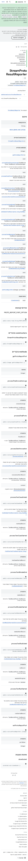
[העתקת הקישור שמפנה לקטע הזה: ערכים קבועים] (13, 308)
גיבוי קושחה (24, 805)
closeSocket (14, 300)
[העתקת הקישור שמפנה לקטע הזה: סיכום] (20, 117)
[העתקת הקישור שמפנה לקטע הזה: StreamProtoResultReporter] (5, 338)
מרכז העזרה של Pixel (22, 837)
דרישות (25, 798)
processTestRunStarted (8, 276)
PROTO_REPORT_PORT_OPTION (17, 130)
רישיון (4, 852)
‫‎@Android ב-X (23, 814)
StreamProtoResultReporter (16, 141)
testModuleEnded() (19, 240)
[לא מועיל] (16, 47)
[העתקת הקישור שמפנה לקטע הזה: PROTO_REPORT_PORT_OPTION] (25, 315)
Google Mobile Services (21, 842)
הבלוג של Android (22, 819)
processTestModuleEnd (8, 234)
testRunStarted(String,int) (10, 282)
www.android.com (22, 839)
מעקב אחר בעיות (23, 846)
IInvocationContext (14, 191)
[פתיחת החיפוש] (10, 2)
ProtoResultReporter (20, 85)
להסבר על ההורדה (22, 800)
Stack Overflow (23, 844)
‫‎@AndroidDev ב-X (22, 816)
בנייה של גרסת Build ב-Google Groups (18, 826)
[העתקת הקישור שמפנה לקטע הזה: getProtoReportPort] (11, 356)
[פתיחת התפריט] (25, 2)
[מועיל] (19, 47)
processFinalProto (6, 176)
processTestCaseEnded (8, 204)
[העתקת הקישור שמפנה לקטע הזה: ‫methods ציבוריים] (10, 352)
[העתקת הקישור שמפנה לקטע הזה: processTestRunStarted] (9, 689)
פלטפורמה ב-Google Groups (20, 823)
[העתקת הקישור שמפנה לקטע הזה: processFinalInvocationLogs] (6, 381)
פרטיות (24, 854)
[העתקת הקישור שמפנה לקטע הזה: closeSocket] (16, 759)
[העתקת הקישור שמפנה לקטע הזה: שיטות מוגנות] (13, 755)
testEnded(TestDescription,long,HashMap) (12, 211)
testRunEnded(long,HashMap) (17, 268)
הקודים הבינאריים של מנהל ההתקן (19, 807)
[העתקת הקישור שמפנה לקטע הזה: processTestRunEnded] (9, 644)
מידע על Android (23, 852)
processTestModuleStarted (11, 248)
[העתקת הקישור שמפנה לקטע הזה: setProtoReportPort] (11, 726)
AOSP (25, 43)
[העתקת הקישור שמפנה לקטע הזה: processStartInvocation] (9, 449)
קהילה (15, 852)
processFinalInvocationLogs (10, 162)
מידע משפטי (10, 852)
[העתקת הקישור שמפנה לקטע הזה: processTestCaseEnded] (8, 497)
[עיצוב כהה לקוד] (26, 319)
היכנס (3, 1)
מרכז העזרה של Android (21, 834)
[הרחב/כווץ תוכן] (21, 50)
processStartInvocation (8, 188)
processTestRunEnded (9, 261)
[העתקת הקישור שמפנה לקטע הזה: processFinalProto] (12, 416)
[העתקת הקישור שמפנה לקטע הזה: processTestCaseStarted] (8, 536)
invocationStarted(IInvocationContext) (13, 197)
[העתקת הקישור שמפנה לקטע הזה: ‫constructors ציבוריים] (7, 333)
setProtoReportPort (7, 289)
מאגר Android (23, 795)
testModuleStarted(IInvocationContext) (13, 253)
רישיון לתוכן (21, 782)
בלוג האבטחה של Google (21, 821)
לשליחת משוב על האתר (15, 854)
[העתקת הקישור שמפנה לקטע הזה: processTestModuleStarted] (6, 607)
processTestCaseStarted (8, 219)
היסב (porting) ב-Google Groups (19, 828)
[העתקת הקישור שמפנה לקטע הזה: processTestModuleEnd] (9, 572)
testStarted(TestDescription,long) (14, 225)
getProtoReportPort (18, 155)
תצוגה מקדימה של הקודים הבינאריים (18, 803)
